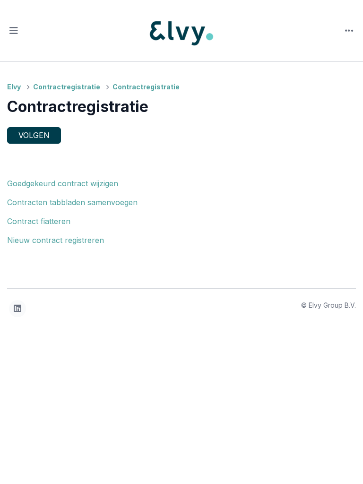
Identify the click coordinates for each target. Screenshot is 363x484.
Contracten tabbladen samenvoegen (72, 202)
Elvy (14, 87)
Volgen (34, 135)
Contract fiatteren (38, 221)
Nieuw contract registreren (55, 240)
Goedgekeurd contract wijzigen (62, 183)
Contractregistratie (66, 87)
